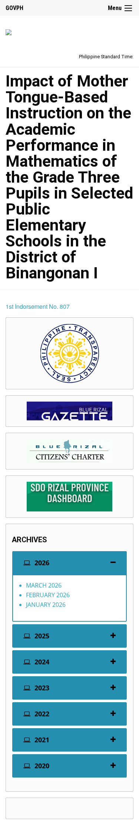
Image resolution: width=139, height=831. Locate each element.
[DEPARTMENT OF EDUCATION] (8, 31)
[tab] (69, 563)
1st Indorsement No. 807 (38, 306)
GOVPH (14, 8)
